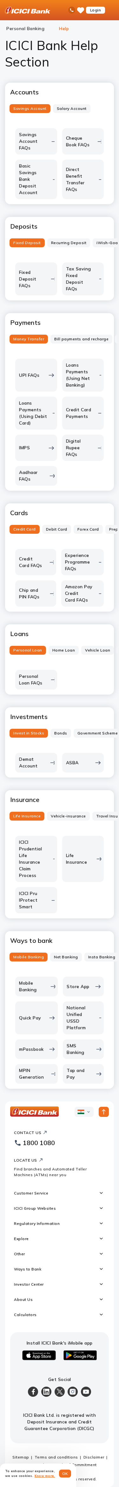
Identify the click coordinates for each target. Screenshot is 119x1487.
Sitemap (20, 1457)
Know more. (45, 1476)
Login (95, 10)
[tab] (30, 108)
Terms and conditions (56, 1457)
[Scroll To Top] (104, 1112)
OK (65, 1473)
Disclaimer (93, 1457)
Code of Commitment (76, 1464)
